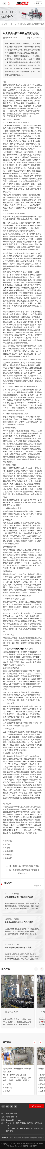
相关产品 (5, 969)
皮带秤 (7, 844)
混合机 (7, 1091)
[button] (36, 969)
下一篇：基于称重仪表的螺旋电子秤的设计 (22, 870)
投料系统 (8, 1084)
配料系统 (19, 649)
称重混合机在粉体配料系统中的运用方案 (17, 1069)
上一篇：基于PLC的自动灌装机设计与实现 (22, 866)
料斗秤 (7, 848)
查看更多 (37, 886)
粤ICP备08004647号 (30, 1146)
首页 (6, 24)
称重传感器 (9, 851)
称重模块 (8, 288)
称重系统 (38, 1137)
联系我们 (38, 1106)
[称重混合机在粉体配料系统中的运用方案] (18, 1056)
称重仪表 (8, 858)
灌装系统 (22, 1137)
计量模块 (8, 855)
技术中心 (13, 24)
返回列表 (21, 873)
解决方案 (7, 1042)
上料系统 (8, 841)
